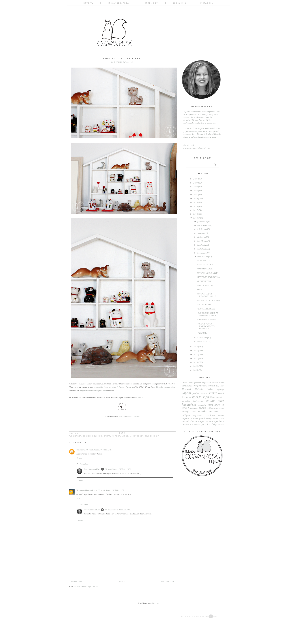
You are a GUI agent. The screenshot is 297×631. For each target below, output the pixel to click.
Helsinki (97, 436)
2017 (195, 210)
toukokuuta (202, 249)
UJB (191, 425)
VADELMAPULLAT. (205, 285)
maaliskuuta (202, 257)
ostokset (138, 436)
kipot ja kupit (200, 397)
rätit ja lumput (197, 421)
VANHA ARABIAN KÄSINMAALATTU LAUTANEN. (206, 326)
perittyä (209, 419)
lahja (210, 404)
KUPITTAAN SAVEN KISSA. (208, 277)
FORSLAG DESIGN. (205, 264)
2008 (195, 370)
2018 (195, 206)
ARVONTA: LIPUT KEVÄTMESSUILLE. (206, 295)
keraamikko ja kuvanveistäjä (113, 387)
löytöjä (202, 408)
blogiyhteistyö (200, 385)
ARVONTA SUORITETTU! (207, 273)
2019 (195, 202)
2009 (195, 366)
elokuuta (201, 237)
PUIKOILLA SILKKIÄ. (206, 309)
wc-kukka (221, 425)
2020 (195, 198)
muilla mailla (208, 411)
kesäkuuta (201, 245)
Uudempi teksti (76, 581)
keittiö (221, 393)
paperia (185, 418)
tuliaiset (185, 424)
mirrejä (126, 436)
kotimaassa (198, 401)
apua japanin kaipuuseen (200, 383)
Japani (186, 393)
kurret (221, 401)
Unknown (80, 450)
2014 (195, 346)
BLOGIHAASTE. (203, 260)
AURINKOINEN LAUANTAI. (208, 300)
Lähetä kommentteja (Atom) (85, 586)
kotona (116, 436)
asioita (221, 383)
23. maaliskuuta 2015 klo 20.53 (118, 510)
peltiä (202, 418)
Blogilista (122, 416)
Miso (194, 412)
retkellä (185, 421)
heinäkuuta (202, 241)
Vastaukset (84, 464)
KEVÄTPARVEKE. (204, 281)
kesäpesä (186, 397)
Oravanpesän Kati (92, 469)
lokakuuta (201, 229)
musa (222, 412)
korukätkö (186, 401)
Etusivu (89, 3)
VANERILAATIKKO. (205, 304)
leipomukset (193, 408)
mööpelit (186, 415)
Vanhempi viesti (167, 581)
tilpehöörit (152, 436)
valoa (207, 424)
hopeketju (220, 390)
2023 (195, 186)
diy (217, 385)
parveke (194, 418)
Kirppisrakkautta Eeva (86, 490)
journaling (203, 393)
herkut (210, 389)
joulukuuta (202, 221)
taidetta (209, 421)
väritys (214, 424)
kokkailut (220, 397)
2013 (195, 350)
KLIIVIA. (200, 289)
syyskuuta (201, 233)
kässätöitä (202, 405)
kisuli (212, 397)
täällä (140, 397)
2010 (195, 362)
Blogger (155, 603)
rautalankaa (218, 419)
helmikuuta (202, 338)
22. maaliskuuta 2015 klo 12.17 (99, 450)
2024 (195, 183)
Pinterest (137, 416)
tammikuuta (202, 342)
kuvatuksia (189, 404)
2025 (195, 179)
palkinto (221, 416)
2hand (185, 382)
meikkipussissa (212, 408)
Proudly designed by (193, 616)
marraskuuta (202, 225)
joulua (196, 393)
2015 (195, 218)
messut (221, 408)
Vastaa (79, 458)
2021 (195, 194)
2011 (195, 358)
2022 (195, 190)
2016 (195, 214)
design (87, 436)
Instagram (206, 3)
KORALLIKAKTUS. (205, 269)
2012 (195, 354)
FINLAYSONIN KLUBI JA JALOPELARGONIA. (207, 314)
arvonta (215, 383)
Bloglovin (179, 3)
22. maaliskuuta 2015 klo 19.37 (111, 490)
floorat (186, 389)
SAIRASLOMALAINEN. (206, 319)
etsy (222, 386)
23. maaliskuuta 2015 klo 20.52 (118, 469)
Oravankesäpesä (118, 3)
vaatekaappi (199, 424)
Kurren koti (151, 3)
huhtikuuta (202, 253)
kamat (107, 436)
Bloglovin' (129, 416)
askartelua (187, 385)
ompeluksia (197, 415)
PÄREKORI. (202, 333)
